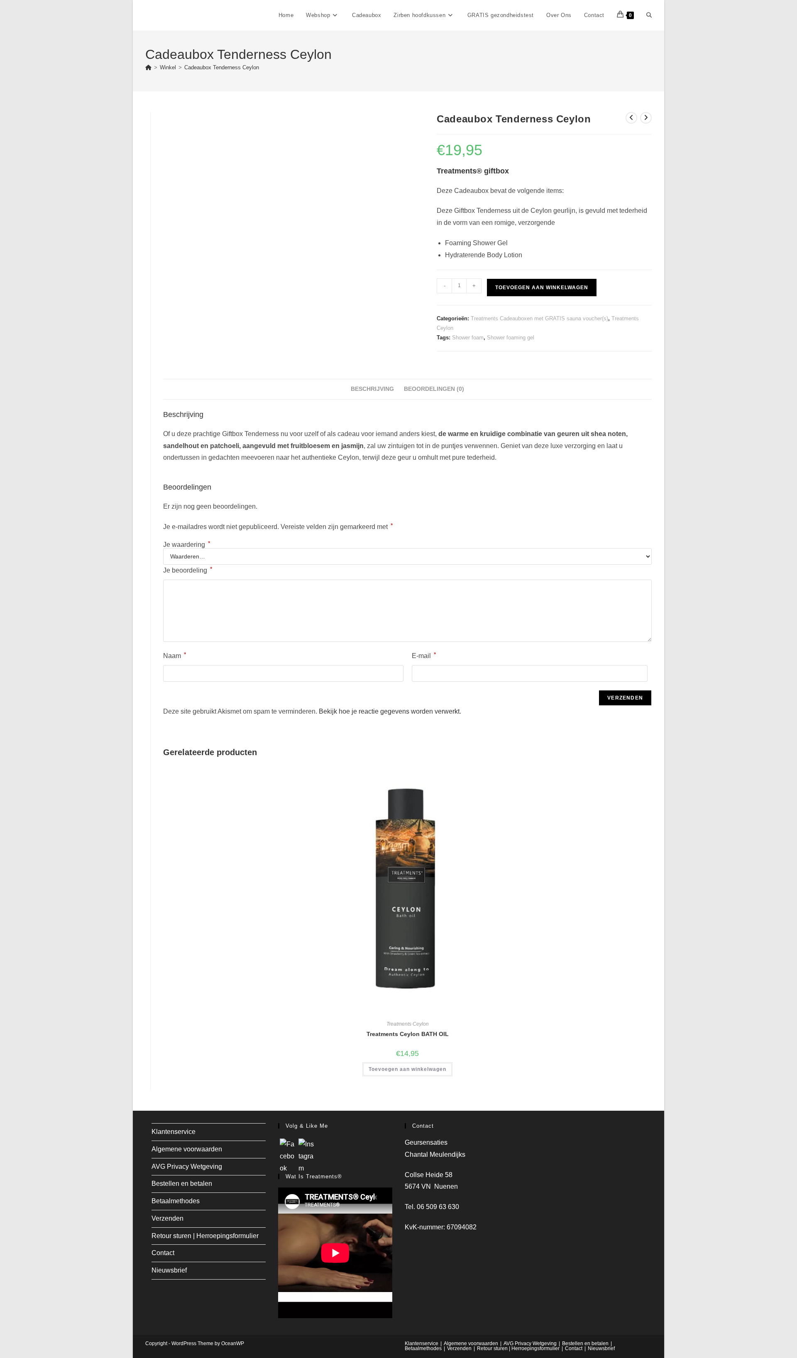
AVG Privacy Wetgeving (187, 1166)
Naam (174, 655)
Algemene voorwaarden (187, 1149)
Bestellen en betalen (182, 1183)
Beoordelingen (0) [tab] (434, 388)
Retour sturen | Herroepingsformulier (205, 1235)
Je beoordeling (187, 570)
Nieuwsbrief (169, 1270)
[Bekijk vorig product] (631, 118)
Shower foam (468, 337)
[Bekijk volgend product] (646, 118)
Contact (163, 1252)
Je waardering (186, 544)
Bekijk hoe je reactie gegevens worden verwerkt (389, 711)
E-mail (424, 655)
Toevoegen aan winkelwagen (541, 287)
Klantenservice (174, 1131)
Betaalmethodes (176, 1200)
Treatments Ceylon (407, 1024)
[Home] (148, 67)
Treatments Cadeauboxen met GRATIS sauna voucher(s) (539, 318)
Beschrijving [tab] (372, 388)
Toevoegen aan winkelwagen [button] (407, 1069)
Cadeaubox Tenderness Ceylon (221, 67)
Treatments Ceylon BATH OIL (408, 1034)
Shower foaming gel (510, 337)
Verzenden (167, 1218)
